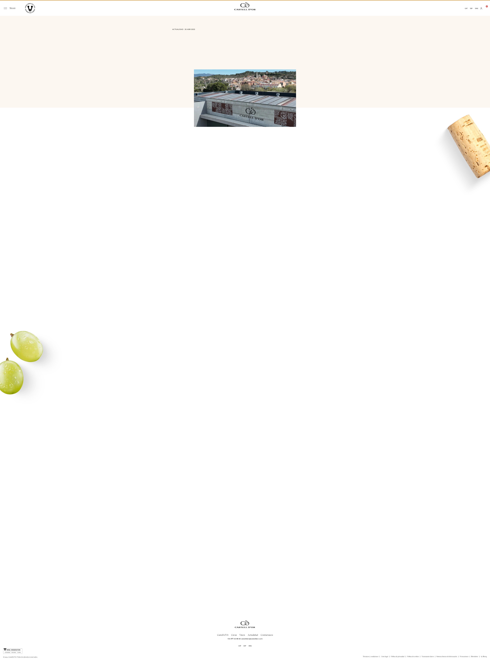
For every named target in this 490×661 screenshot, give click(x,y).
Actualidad (177, 29)
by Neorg (484, 656)
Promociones (464, 656)
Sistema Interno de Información (447, 656)
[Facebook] (240, 657)
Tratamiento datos (428, 656)
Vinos (242, 635)
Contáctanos (267, 635)
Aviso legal (384, 656)
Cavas (234, 635)
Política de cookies (413, 656)
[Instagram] (245, 657)
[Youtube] (250, 657)
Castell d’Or (223, 635)
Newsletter (474, 656)
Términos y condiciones (370, 656)
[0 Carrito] (485, 8)
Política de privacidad (397, 656)
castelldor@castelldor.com (252, 639)
